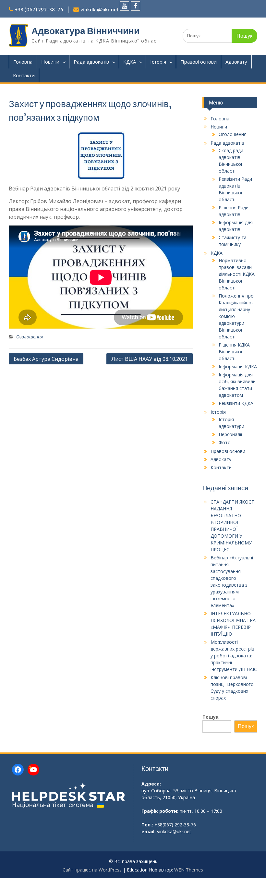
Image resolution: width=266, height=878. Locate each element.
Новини (50, 61)
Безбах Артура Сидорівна (46, 358)
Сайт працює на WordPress (92, 870)
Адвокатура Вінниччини (85, 31)
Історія (158, 61)
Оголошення (29, 337)
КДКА (129, 61)
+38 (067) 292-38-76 (39, 10)
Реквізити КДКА (236, 403)
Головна (22, 61)
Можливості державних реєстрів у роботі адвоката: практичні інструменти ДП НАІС (234, 655)
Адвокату (236, 61)
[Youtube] (124, 6)
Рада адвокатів (91, 61)
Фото (225, 442)
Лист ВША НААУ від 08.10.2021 (149, 358)
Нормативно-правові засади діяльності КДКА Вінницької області (237, 274)
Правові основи (198, 61)
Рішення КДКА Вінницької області (234, 351)
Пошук (210, 717)
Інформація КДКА (238, 366)
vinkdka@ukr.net (99, 10)
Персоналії (230, 434)
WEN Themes (188, 870)
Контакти (24, 75)
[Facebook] (135, 6)
